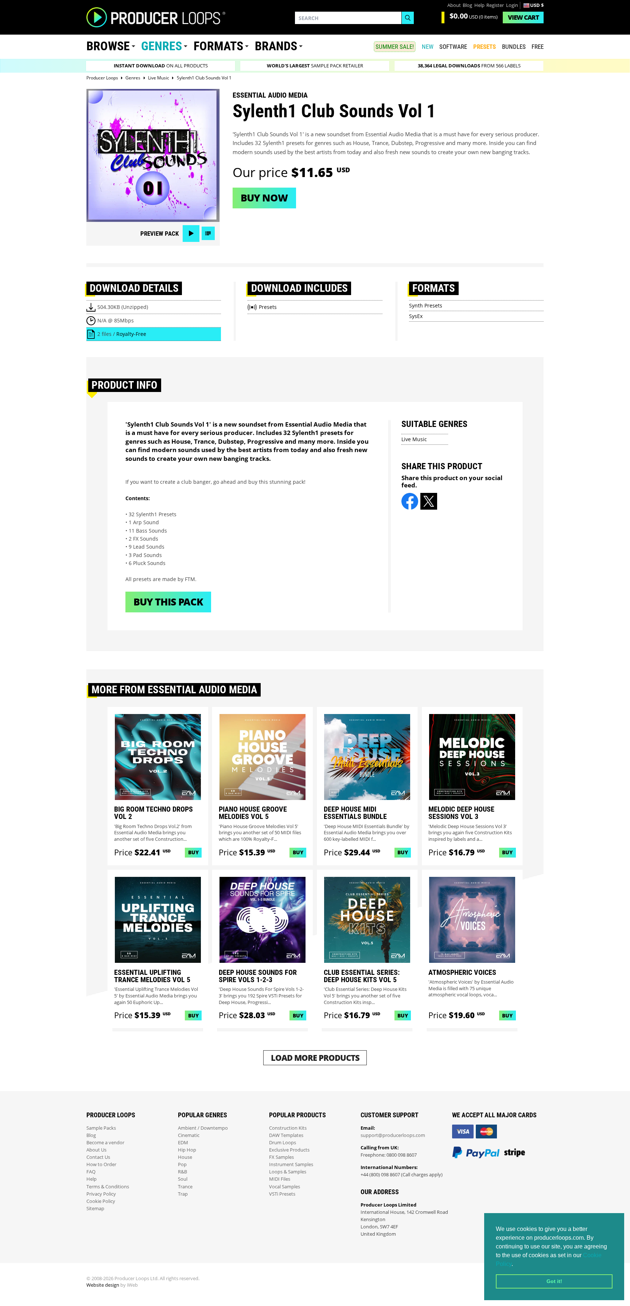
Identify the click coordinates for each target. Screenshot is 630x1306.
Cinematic (188, 1135)
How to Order (101, 1164)
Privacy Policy (101, 1194)
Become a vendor (105, 1143)
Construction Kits (288, 1128)
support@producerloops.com (393, 1135)
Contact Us (98, 1157)
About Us (96, 1150)
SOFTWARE (453, 46)
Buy (193, 852)
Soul (182, 1179)
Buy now (264, 197)
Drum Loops (282, 1143)
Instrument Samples (291, 1164)
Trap (183, 1194)
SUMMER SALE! (395, 46)
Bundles (514, 46)
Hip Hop (187, 1150)
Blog (467, 5)
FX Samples (281, 1157)
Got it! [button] (554, 1281)
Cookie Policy (100, 1201)
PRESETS (484, 46)
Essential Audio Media (270, 95)
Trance (185, 1187)
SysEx (416, 316)
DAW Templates (286, 1135)
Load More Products (315, 1057)
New (427, 46)
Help (479, 5)
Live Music (414, 439)
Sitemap (95, 1208)
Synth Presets (425, 305)
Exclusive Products (289, 1150)
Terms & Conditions (107, 1187)
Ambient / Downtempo (203, 1128)
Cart (523, 17)
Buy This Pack (168, 601)
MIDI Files (279, 1179)
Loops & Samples (287, 1172)
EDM (183, 1143)
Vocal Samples (284, 1187)
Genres (161, 46)
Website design (102, 1285)
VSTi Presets (282, 1194)
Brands (276, 46)
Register (495, 5)
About (454, 5)
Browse (108, 46)
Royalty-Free (131, 333)
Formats (218, 46)
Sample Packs (101, 1128)
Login (512, 5)
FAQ (91, 1172)
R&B (182, 1172)
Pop (182, 1164)
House (185, 1157)
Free (538, 46)
